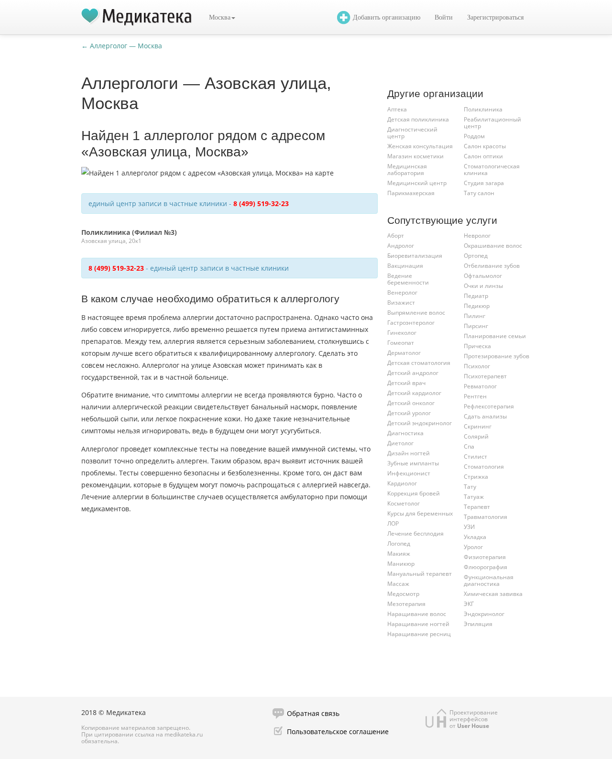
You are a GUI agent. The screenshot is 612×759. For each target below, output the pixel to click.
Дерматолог (404, 353)
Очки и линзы (483, 286)
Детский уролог (409, 413)
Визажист (401, 302)
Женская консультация (420, 146)
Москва (219, 17)
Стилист (475, 456)
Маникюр (401, 564)
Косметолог (403, 503)
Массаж (398, 584)
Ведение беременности (408, 279)
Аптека (397, 109)
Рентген (475, 396)
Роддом (474, 136)
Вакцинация (405, 266)
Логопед (398, 543)
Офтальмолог (483, 276)
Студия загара (484, 183)
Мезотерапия (406, 604)
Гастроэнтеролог (411, 323)
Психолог (477, 366)
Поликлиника (483, 109)
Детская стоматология (418, 363)
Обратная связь (313, 713)
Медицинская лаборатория (407, 169)
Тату (470, 487)
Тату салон (479, 193)
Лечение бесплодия (415, 533)
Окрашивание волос (493, 246)
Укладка (475, 537)
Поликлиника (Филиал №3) (129, 232)
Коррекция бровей (413, 493)
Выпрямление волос (416, 312)
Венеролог (402, 292)
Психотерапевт (485, 376)
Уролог (473, 547)
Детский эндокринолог (419, 423)
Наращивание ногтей (418, 624)
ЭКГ (469, 604)
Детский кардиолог (414, 393)
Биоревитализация (414, 256)
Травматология (485, 517)
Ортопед (476, 256)
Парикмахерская (411, 193)
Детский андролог (412, 373)
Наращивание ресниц (419, 634)
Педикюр (477, 306)
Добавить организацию (386, 17)
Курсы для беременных (420, 513)
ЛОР (393, 523)
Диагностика (405, 433)
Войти (444, 17)
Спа (469, 446)
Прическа (477, 346)
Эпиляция (478, 624)
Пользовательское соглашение (338, 731)
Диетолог (400, 443)
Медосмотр (403, 594)
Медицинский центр (417, 183)
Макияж (398, 554)
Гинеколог (401, 333)
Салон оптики (483, 156)
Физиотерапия (485, 557)
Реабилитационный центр (492, 122)
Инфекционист (408, 473)
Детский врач (406, 383)
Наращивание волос (416, 614)
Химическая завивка (493, 594)
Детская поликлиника (418, 119)
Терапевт (477, 507)
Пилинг (474, 316)
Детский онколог (411, 403)
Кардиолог (402, 483)
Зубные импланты (413, 463)
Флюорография (485, 567)
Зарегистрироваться (495, 17)
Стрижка (476, 477)
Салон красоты (485, 146)
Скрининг (478, 426)
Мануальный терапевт (419, 574)
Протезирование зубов (496, 356)
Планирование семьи (495, 336)
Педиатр (476, 296)
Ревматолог (480, 386)
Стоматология (484, 466)
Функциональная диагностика (489, 580)
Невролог (477, 235)
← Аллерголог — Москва (121, 45)
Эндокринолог (484, 614)
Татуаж (474, 497)
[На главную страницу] (137, 17)
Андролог (400, 246)
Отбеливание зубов (492, 266)
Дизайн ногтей (408, 453)
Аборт (395, 235)
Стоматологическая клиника (492, 169)
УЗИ (469, 527)
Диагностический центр (412, 132)
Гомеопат (400, 343)
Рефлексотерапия (489, 406)
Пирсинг (476, 326)
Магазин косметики (415, 156)
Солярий (476, 436)
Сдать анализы (485, 416)
